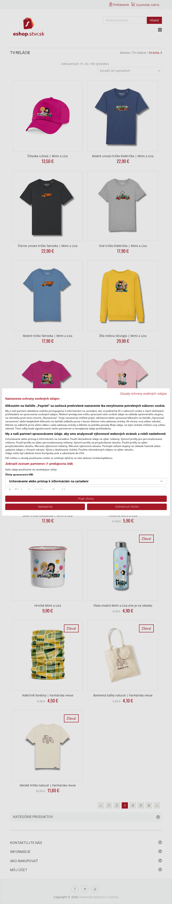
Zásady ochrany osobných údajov (143, 394)
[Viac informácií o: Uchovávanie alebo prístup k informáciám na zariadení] (161, 481)
